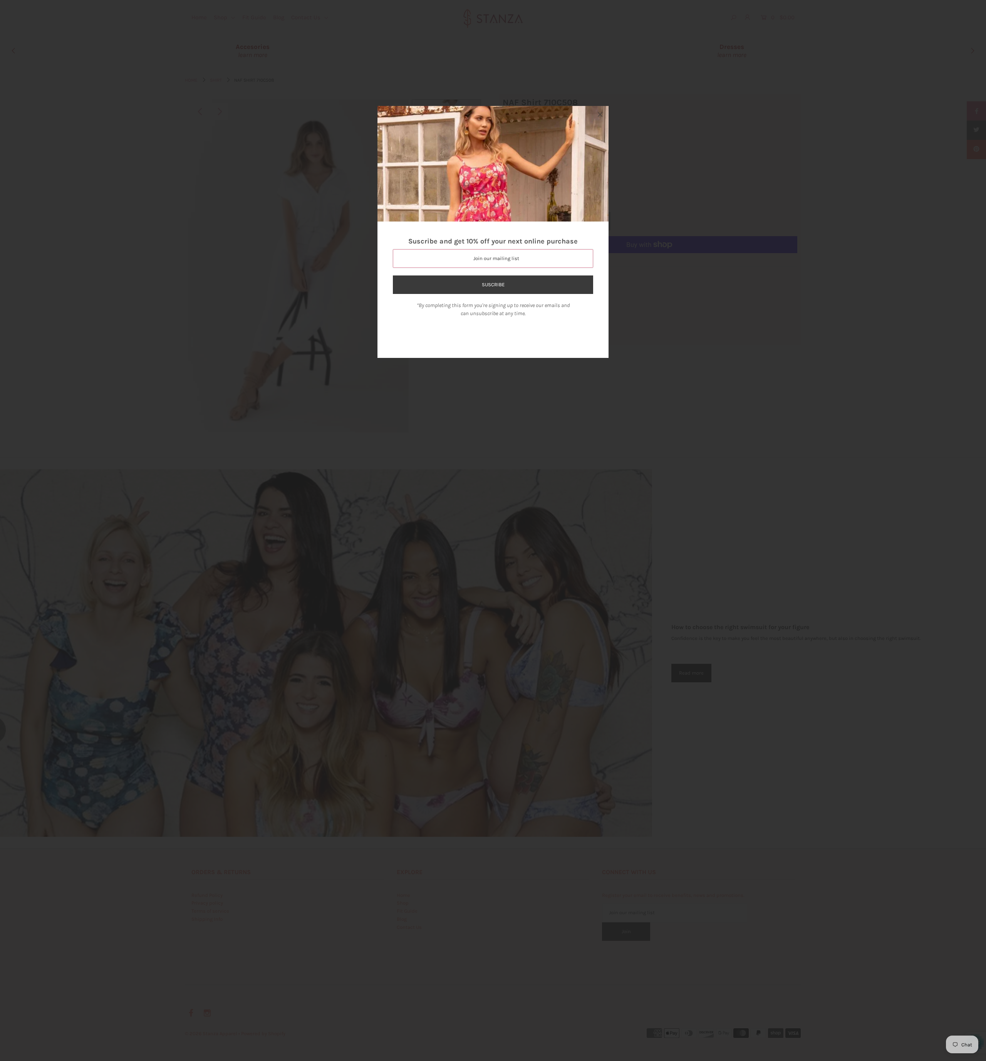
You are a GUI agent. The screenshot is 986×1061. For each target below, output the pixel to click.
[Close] (600, 114)
